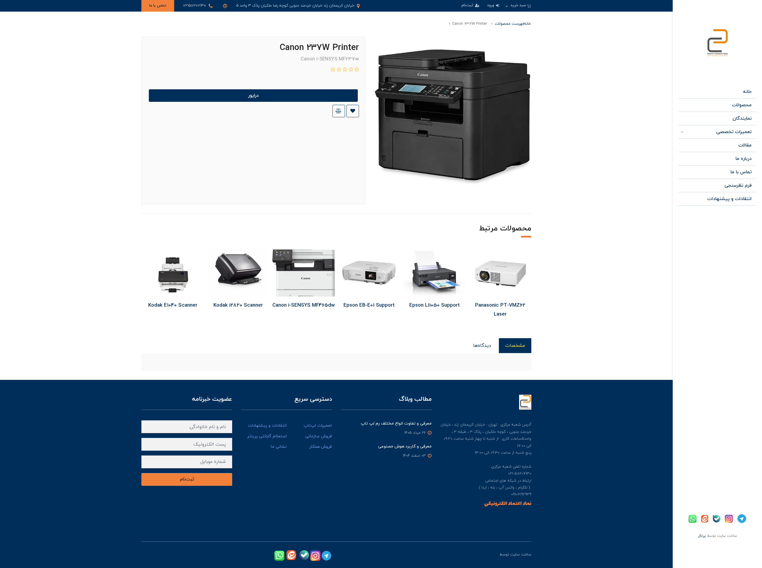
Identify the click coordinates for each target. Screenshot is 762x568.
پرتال (702, 535)
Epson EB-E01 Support (369, 305)
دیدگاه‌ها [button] (482, 345)
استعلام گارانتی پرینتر (267, 436)
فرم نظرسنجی (738, 185)
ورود (491, 5)
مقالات (745, 145)
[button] (517, 5)
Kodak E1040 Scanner (172, 305)
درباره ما (744, 158)
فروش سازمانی (318, 436)
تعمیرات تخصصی (734, 132)
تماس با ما (157, 5)
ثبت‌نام (467, 5)
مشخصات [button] (515, 345)
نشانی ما (279, 447)
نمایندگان (742, 118)
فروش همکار (320, 447)
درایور (253, 95)
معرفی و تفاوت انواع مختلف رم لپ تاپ (396, 423)
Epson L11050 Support (434, 305)
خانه (747, 91)
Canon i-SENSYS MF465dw (303, 305)
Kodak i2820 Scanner (238, 305)
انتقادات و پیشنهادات (729, 199)
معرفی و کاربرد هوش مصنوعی (405, 446)
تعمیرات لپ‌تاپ (318, 425)
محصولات (742, 105)
